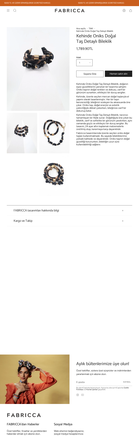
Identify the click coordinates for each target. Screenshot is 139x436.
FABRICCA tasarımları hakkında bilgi (36, 210)
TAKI (91, 28)
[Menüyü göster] (8, 10)
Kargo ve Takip (23, 220)
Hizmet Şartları (92, 389)
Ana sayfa (81, 28)
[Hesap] (124, 10)
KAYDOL (127, 382)
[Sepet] (130, 10)
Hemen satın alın (118, 73)
